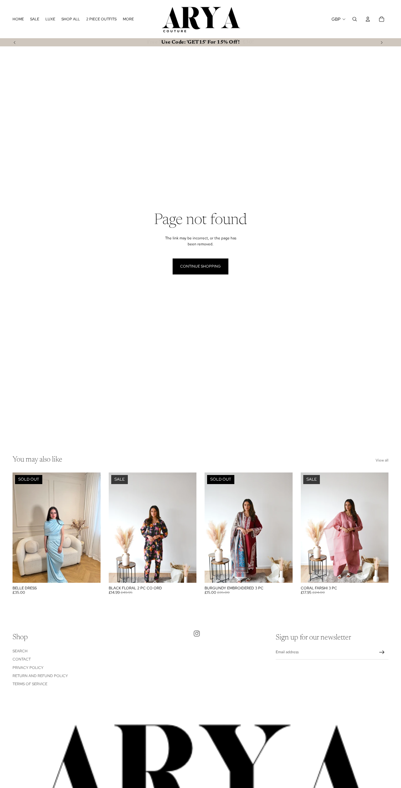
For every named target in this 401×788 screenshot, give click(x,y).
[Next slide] (381, 42)
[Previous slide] (15, 42)
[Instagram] (196, 633)
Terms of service (30, 684)
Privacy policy (28, 667)
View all (382, 460)
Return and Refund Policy (40, 675)
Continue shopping (200, 266)
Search (20, 651)
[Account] (368, 19)
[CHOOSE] (186, 573)
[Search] (355, 19)
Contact (22, 659)
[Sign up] (381, 652)
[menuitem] (128, 19)
